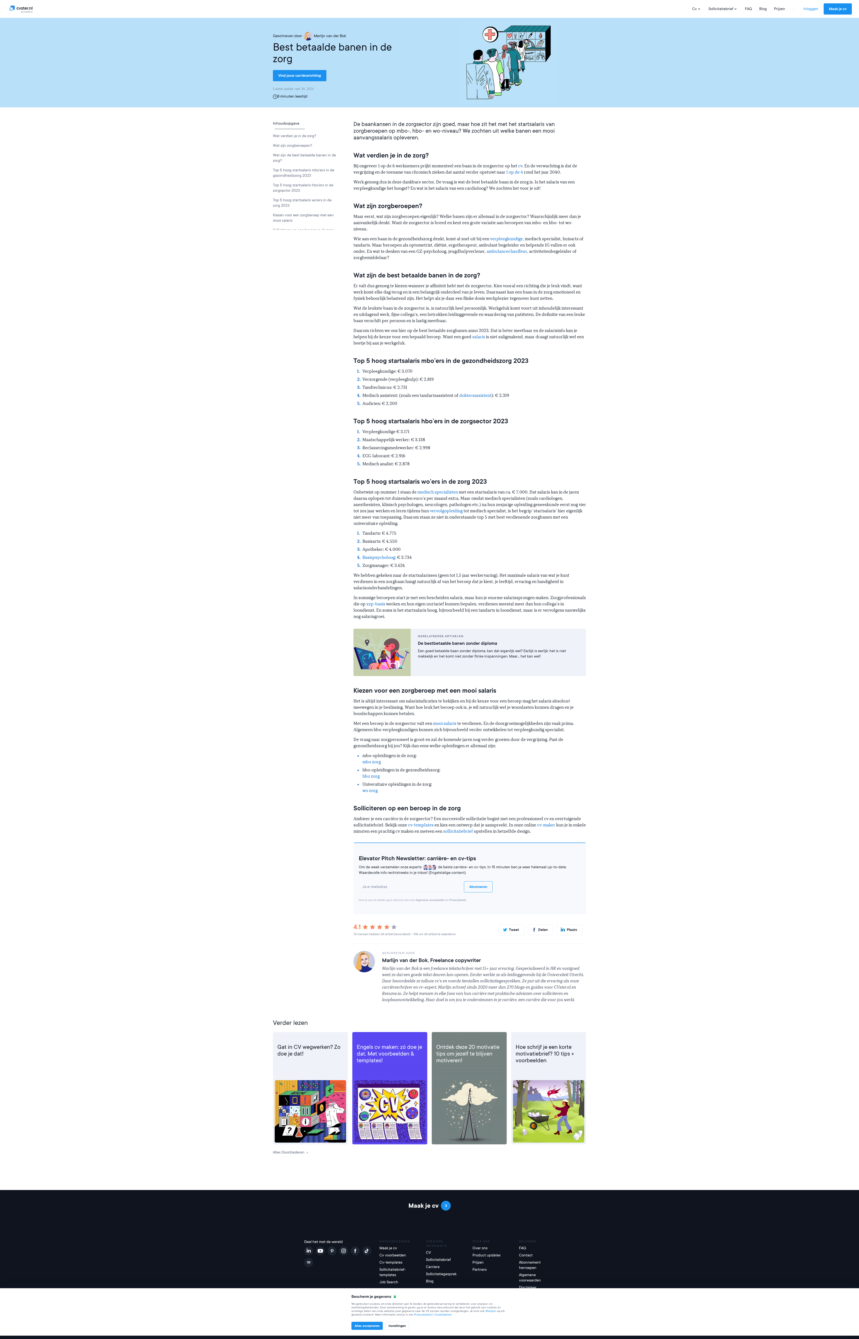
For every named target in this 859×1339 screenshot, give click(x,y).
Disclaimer (527, 1287)
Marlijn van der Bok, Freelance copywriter (431, 960)
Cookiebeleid (442, 1314)
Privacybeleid (457, 900)
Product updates (486, 1255)
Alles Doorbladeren (288, 1152)
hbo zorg (371, 776)
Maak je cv (837, 9)
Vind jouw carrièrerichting (299, 76)
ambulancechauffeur (507, 251)
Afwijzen (490, 1311)
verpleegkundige (506, 239)
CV (280, 1039)
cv (520, 166)
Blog (763, 9)
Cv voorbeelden (392, 1255)
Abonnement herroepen (530, 1265)
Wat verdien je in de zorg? (294, 136)
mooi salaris (444, 723)
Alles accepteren (367, 1326)
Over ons (480, 1248)
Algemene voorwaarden (430, 900)
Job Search (388, 1282)
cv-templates (421, 825)
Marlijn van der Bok (330, 36)
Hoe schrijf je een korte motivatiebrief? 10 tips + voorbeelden (545, 1054)
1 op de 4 (514, 172)
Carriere (443, 1039)
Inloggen (810, 9)
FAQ (748, 9)
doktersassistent (475, 395)
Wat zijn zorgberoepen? (292, 145)
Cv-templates (390, 1262)
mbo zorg (371, 762)
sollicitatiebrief (458, 831)
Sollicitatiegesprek (441, 1274)
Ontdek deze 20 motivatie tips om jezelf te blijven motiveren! (468, 1054)
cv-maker (546, 825)
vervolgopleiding (446, 511)
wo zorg (370, 790)
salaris (479, 337)
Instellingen (397, 1326)
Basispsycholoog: (379, 557)
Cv (694, 9)
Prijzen (779, 9)
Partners (479, 1269)
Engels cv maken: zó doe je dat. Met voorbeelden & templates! (389, 1054)
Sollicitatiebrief (720, 9)
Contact (526, 1255)
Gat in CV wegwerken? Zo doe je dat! (308, 1050)
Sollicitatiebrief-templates (392, 1272)
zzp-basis (375, 604)
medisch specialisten (437, 492)
